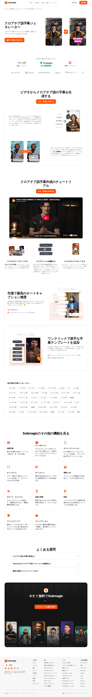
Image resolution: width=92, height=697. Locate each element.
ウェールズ (31, 388)
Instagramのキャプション (68, 680)
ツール (63, 660)
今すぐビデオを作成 (10, 264)
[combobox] (10, 665)
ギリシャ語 (34, 402)
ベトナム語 (41, 388)
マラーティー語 (23, 397)
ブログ (34, 662)
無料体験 (83, 2)
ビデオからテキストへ (49, 670)
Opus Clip (82, 670)
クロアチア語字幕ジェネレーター (33, 9)
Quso (81, 675)
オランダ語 (12, 412)
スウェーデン (12, 393)
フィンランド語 (45, 402)
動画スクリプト (65, 668)
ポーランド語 (65, 393)
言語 (34, 680)
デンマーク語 (68, 402)
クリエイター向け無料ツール (68, 665)
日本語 (52, 412)
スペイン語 (61, 412)
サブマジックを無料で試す (46, 607)
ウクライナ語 (52, 388)
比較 (81, 665)
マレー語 (43, 397)
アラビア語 (63, 407)
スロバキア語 (34, 393)
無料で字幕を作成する (14, 40)
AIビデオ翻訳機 (47, 686)
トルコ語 (61, 388)
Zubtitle (82, 673)
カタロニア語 (23, 407)
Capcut (82, 680)
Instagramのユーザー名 (67, 683)
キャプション (83, 668)
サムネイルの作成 (66, 662)
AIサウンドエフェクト (49, 683)
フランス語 (71, 412)
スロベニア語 (23, 393)
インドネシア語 (31, 412)
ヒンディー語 (23, 402)
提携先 (47, 2)
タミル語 (76, 388)
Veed (81, 678)
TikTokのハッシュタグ (67, 673)
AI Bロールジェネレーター (50, 678)
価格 (43, 2)
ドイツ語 (21, 412)
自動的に (58, 151)
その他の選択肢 (83, 660)
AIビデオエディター (48, 668)
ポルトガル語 (43, 412)
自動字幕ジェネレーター (16, 9)
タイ (69, 388)
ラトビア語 (63, 397)
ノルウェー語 (76, 393)
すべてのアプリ (83, 662)
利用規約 (7, 693)
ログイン (74, 2)
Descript (82, 683)
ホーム (6, 9)
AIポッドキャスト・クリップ (50, 673)
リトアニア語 (53, 397)
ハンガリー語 (12, 402)
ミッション (35, 665)
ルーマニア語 (54, 393)
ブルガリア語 (42, 407)
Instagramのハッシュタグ (68, 686)
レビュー (35, 670)
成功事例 (35, 673)
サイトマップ (36, 683)
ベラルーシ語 (53, 407)
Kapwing (82, 686)
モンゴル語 (12, 397)
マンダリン (34, 397)
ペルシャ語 (12, 388)
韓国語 (72, 397)
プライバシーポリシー (15, 693)
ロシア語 (44, 393)
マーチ (34, 675)
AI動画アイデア (65, 678)
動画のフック (65, 670)
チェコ (77, 402)
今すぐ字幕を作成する (46, 102)
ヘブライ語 (22, 388)
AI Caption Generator (49, 675)
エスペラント (57, 402)
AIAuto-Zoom (47, 680)
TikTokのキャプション (67, 675)
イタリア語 (73, 407)
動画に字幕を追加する (49, 665)
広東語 (33, 407)
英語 (78, 412)
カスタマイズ (48, 264)
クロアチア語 (12, 407)
